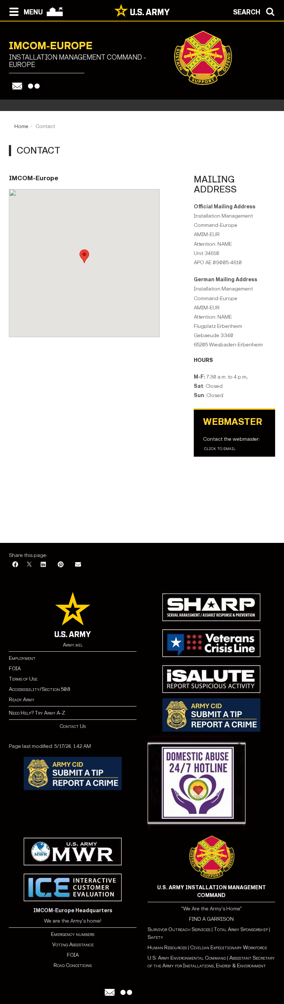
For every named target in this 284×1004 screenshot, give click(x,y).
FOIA (15, 668)
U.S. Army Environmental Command (187, 958)
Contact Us (73, 726)
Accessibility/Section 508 (39, 689)
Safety (155, 937)
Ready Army (21, 699)
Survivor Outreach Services (179, 929)
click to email (220, 448)
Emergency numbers (72, 934)
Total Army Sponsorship (241, 929)
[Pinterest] (60, 565)
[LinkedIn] (43, 565)
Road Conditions (73, 965)
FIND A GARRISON (211, 919)
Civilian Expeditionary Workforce (228, 947)
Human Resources (167, 947)
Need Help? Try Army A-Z (37, 713)
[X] (29, 565)
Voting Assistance (73, 944)
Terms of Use (23, 679)
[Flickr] (34, 86)
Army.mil (73, 645)
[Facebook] (15, 565)
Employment (22, 658)
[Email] (17, 86)
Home (21, 126)
